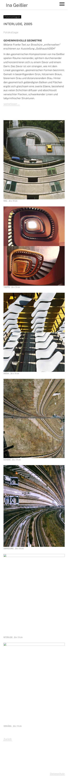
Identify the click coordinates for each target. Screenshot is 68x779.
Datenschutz (57, 773)
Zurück (7, 739)
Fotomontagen (12, 17)
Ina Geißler (17, 5)
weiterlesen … (11, 103)
